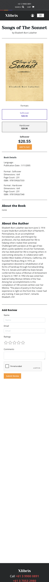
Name (6, 315)
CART (29, 7)
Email (6, 326)
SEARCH (18, 7)
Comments (9, 349)
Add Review (9, 310)
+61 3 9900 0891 (24, 4)
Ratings (7, 336)
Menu (40, 15)
